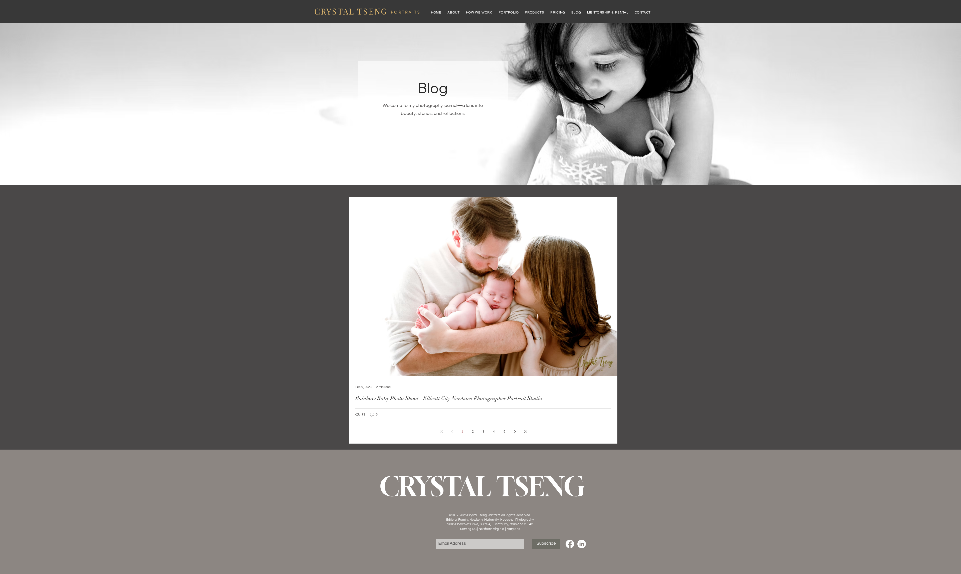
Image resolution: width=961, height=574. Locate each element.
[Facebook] (570, 544)
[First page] (441, 431)
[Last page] (525, 431)
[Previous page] (451, 431)
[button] (509, 12)
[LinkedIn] (581, 544)
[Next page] (515, 431)
